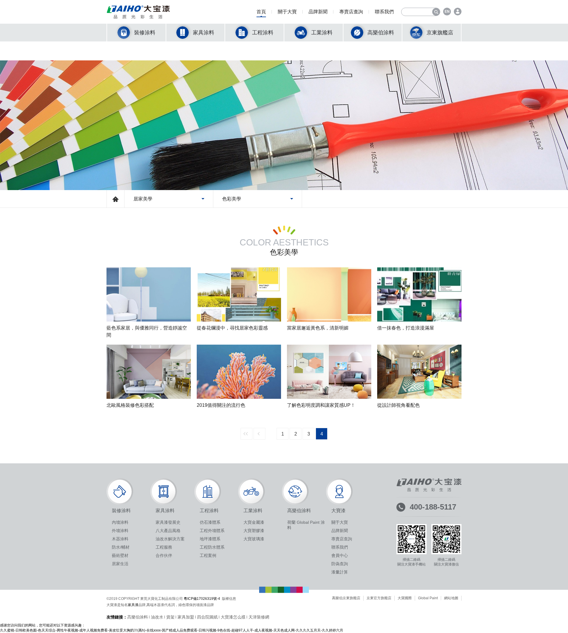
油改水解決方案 (170, 538)
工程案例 (208, 555)
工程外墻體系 (212, 530)
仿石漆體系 (210, 522)
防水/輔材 (121, 547)
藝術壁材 (120, 555)
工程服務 (164, 547)
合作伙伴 (164, 555)
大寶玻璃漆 (253, 538)
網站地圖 (451, 598)
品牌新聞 (318, 11)
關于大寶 (287, 11)
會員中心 (339, 555)
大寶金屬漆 (253, 522)
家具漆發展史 (168, 522)
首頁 (261, 11)
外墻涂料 (120, 530)
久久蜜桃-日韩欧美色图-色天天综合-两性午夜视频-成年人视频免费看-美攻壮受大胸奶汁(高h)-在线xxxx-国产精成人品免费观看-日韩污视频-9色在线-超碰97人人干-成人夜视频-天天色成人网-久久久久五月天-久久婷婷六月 (171, 630)
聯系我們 (384, 11)
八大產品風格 (168, 530)
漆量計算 (339, 572)
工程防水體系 (212, 547)
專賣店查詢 (351, 11)
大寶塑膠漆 (253, 530)
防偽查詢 (339, 563)
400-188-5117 (433, 506)
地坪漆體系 (210, 538)
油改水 (157, 617)
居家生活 (120, 563)
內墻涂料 (120, 522)
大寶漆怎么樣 (233, 617)
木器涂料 (120, 538)
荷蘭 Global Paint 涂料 (306, 525)
